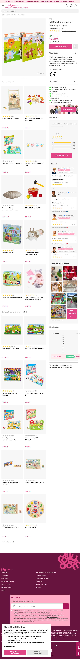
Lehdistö (38, 587)
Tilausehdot (4, 575)
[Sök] (3, 11)
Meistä (3, 590)
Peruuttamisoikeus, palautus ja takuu (46, 572)
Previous (3, 47)
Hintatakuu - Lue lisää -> (59, 94)
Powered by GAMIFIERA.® (57, 320)
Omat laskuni (4, 578)
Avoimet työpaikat (6, 587)
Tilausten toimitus (41, 575)
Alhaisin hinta (70, 356)
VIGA (51, 19)
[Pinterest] (50, 651)
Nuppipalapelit (20, 14)
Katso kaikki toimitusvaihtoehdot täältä (61, 367)
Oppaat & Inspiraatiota (7, 581)
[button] (3, 5)
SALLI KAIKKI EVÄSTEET (15, 652)
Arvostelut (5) (56, 124)
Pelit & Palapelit (10, 14)
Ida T (59, 247)
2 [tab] (24, 78)
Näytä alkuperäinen (57, 179)
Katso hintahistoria (55, 42)
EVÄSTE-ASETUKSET (37, 652)
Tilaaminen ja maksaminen (43, 578)
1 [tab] (22, 78)
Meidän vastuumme (41, 584)
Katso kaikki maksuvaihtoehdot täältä (60, 365)
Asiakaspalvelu (5, 572)
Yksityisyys (39, 581)
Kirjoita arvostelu (61, 156)
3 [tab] (26, 78)
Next (43, 47)
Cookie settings (5, 584)
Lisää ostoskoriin (61, 46)
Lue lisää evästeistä (10, 646)
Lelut (3, 14)
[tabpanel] (24, 47)
